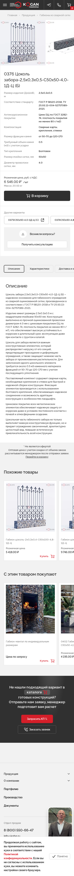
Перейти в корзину (37, 456)
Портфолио (11, 789)
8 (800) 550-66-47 (19, 830)
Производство (13, 797)
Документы (11, 805)
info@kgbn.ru (12, 836)
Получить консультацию (37, 244)
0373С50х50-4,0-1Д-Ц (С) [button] (23, 220)
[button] (37, 719)
